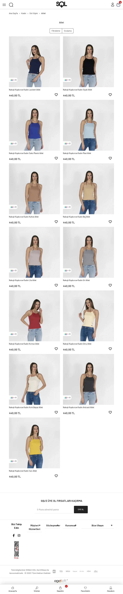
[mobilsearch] (11, 4)
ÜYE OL (81, 509)
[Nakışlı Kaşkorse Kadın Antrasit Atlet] (88, 379)
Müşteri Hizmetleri (34, 527)
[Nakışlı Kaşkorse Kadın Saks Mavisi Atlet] (34, 125)
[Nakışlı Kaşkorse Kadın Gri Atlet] (88, 252)
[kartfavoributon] (56, 94)
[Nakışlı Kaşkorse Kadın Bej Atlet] (88, 188)
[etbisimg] (16, 550)
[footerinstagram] (19, 535)
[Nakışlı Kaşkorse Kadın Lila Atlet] (34, 252)
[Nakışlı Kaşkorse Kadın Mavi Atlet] (88, 125)
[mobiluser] (112, 4)
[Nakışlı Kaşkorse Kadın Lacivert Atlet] (34, 61)
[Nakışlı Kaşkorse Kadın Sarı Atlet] (34, 442)
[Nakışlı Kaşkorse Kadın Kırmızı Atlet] (34, 315)
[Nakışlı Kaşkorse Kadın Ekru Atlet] (88, 315)
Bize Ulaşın (98, 525)
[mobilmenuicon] (4, 4)
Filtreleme (56, 31)
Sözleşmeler (53, 525)
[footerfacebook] (14, 535)
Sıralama (68, 31)
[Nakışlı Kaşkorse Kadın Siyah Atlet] (88, 61)
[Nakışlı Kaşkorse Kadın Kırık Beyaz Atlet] (34, 379)
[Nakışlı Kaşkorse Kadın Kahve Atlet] (34, 188)
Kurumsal (70, 525)
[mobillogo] (61, 4)
